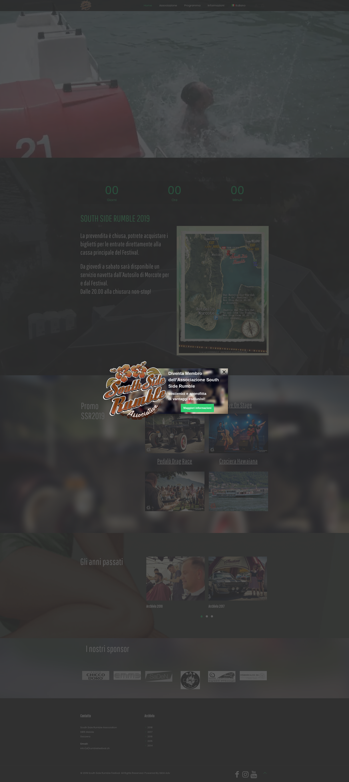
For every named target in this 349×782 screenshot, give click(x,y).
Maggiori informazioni (197, 407)
